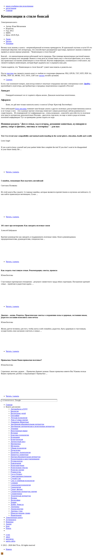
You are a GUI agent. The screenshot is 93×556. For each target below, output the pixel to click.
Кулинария (15, 437)
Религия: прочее (17, 470)
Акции (9, 524)
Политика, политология (21, 452)
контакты (10, 539)
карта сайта (10, 541)
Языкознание (16, 515)
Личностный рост (18, 442)
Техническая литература (21, 496)
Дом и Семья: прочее (19, 420)
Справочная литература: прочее (24, 491)
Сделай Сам (16, 478)
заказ (8, 537)
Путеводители (17, 461)
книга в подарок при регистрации (19, 6)
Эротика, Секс (17, 511)
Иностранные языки (19, 431)
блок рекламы (21, 109)
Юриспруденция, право (20, 513)
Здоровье (14, 429)
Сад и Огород (16, 474)
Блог (8, 526)
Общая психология (18, 448)
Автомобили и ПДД (19, 409)
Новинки (9, 522)
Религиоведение (17, 465)
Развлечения (16, 463)
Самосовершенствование (21, 476)
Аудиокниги (11, 520)
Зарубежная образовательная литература (27, 424)
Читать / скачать (12, 172)
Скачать (9, 80)
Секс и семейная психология (22, 481)
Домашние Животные (20, 422)
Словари (14, 483)
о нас (8, 535)
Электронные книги (14, 517)
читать (41, 75)
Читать (9, 41)
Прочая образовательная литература (25, 457)
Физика (14, 498)
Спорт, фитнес (17, 489)
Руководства (16, 472)
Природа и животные (19, 455)
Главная (9, 405)
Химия (13, 502)
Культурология (17, 439)
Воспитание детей (18, 413)
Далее (8, 39)
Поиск (8, 528)
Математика (16, 444)
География (15, 415)
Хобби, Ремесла (17, 504)
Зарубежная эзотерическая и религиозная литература (32, 426)
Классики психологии (20, 435)
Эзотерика (15, 507)
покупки (10, 73)
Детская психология (19, 418)
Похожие (9, 43)
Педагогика (15, 450)
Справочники (16, 494)
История (14, 433)
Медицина (15, 446)
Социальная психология (21, 485)
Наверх (9, 549)
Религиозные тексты (19, 468)
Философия (15, 500)
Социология (16, 487)
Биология (15, 411)
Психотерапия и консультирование (25, 459)
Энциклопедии (17, 509)
